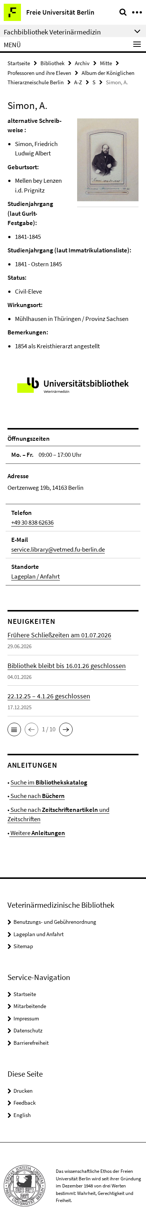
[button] (14, 729)
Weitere (37, 833)
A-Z (78, 82)
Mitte (106, 63)
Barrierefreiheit (31, 1042)
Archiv (82, 63)
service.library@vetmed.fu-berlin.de (58, 549)
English (22, 1115)
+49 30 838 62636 (32, 522)
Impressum (26, 1018)
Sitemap (23, 946)
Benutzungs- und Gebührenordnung (54, 921)
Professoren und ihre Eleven (39, 72)
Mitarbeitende (29, 1006)
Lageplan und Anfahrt (38, 934)
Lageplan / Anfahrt (35, 576)
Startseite (18, 63)
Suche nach (37, 796)
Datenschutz (27, 1030)
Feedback (24, 1102)
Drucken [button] (23, 1090)
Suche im (48, 782)
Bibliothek (52, 63)
